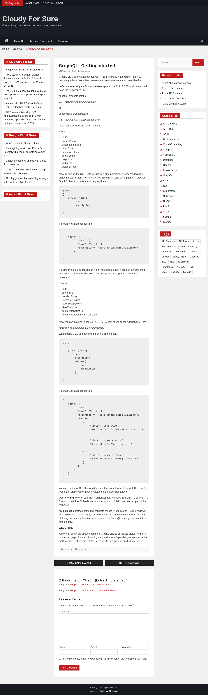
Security (167, 216)
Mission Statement (41, 41)
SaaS (166, 211)
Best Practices (171, 139)
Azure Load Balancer (173, 88)
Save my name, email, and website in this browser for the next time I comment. (105, 658)
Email (93, 647)
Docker (167, 165)
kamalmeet (85, 71)
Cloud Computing (172, 144)
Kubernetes (169, 191)
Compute (168, 149)
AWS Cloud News (21, 61)
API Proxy (168, 129)
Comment (64, 611)
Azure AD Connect (53, 3)
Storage (167, 222)
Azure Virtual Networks (174, 103)
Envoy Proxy (170, 170)
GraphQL (68, 549)
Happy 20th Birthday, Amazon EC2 (24, 69)
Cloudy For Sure (30, 18)
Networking (169, 196)
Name (62, 647)
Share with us (65, 41)
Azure (166, 134)
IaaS (165, 180)
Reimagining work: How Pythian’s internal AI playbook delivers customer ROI (24, 152)
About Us (19, 41)
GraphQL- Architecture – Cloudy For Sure (92, 590)
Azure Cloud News (21, 194)
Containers (169, 154)
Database (168, 160)
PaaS (166, 206)
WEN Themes (112, 691)
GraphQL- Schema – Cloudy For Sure (90, 584)
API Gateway (170, 123)
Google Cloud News (22, 135)
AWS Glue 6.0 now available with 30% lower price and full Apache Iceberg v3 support (25, 95)
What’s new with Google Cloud (22, 143)
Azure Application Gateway (176, 83)
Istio (165, 185)
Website (126, 647)
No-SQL (167, 201)
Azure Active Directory (174, 98)
